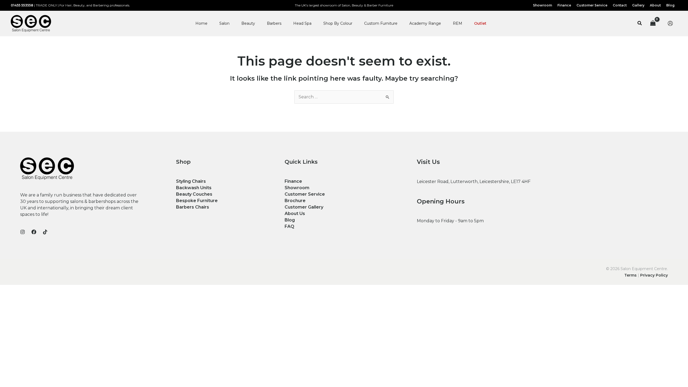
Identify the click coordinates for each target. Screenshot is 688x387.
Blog (290, 220)
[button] (639, 23)
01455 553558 (22, 5)
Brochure (295, 200)
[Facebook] (33, 232)
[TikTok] (45, 232)
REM (457, 23)
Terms (630, 275)
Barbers (274, 23)
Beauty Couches (194, 194)
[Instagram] (22, 232)
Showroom (297, 187)
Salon (224, 23)
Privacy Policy (654, 275)
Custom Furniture (380, 23)
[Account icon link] (670, 23)
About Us (295, 213)
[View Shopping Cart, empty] (653, 23)
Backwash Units (194, 187)
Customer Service (305, 194)
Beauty (248, 23)
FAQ (289, 226)
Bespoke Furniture (197, 200)
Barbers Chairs (192, 207)
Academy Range (425, 23)
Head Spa (302, 23)
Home (201, 23)
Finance (293, 181)
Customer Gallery (304, 207)
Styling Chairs (191, 181)
